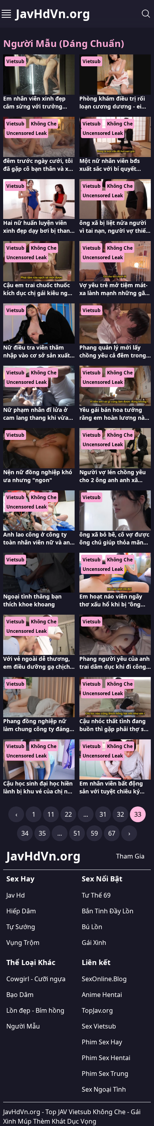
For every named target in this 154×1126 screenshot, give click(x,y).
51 (77, 833)
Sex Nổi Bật (102, 878)
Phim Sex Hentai (106, 1057)
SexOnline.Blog (104, 978)
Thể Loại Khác (30, 962)
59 (94, 833)
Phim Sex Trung (105, 1073)
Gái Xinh (94, 942)
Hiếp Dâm (21, 911)
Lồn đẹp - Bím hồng (35, 1010)
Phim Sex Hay (102, 1042)
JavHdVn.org (53, 14)
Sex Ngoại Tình (104, 1089)
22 (68, 814)
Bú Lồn (92, 926)
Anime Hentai (102, 994)
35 (42, 833)
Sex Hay (20, 878)
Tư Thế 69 (96, 895)
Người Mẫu (23, 1026)
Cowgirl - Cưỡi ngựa (36, 978)
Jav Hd (15, 895)
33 (137, 814)
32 (120, 814)
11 (50, 814)
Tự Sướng (20, 926)
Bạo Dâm (20, 994)
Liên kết (96, 962)
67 (111, 833)
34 (24, 833)
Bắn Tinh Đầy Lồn (107, 911)
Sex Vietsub (99, 1026)
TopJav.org (97, 1010)
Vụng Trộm (22, 942)
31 (103, 814)
